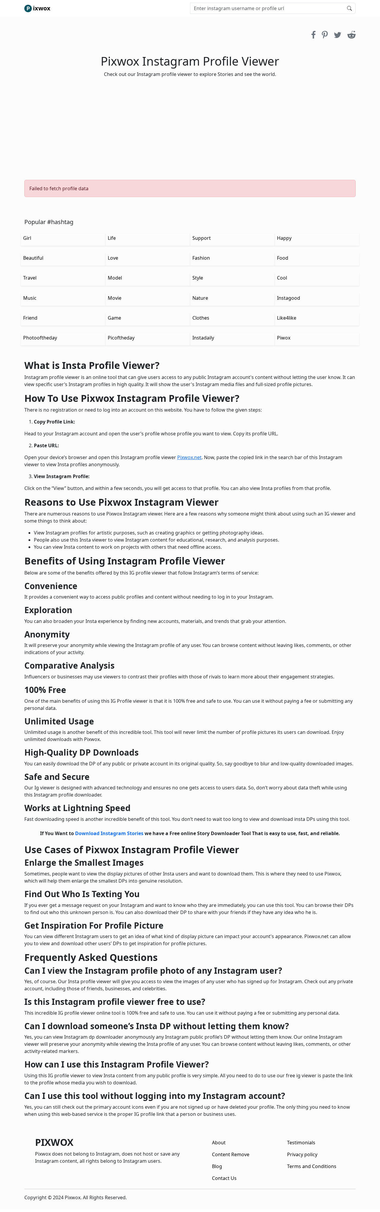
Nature (200, 298)
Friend (30, 318)
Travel (30, 278)
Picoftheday (121, 337)
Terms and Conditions (311, 1166)
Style (197, 278)
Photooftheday (40, 337)
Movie (114, 298)
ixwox (41, 8)
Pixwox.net (189, 457)
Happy (284, 238)
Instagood (288, 298)
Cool (282, 278)
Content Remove (230, 1154)
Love (113, 258)
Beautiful (33, 258)
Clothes (200, 318)
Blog (217, 1166)
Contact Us (224, 1178)
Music (30, 298)
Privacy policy (302, 1154)
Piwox (283, 337)
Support (201, 238)
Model (115, 278)
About (219, 1142)
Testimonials (301, 1142)
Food (282, 258)
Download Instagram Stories (109, 833)
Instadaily (203, 337)
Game (114, 318)
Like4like (286, 318)
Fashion (201, 258)
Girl (27, 238)
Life (112, 238)
